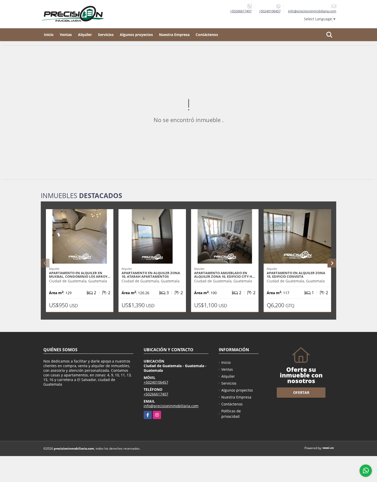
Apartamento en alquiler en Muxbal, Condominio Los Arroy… (79, 274)
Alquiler (85, 34)
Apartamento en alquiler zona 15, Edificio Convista (296, 274)
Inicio (49, 34)
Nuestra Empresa (174, 34)
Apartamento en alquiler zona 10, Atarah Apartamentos (151, 274)
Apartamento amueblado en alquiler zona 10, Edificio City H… (224, 274)
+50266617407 (241, 11)
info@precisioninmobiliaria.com (171, 405)
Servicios (106, 34)
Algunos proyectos (136, 34)
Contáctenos (207, 34)
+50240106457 (270, 11)
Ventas (66, 34)
